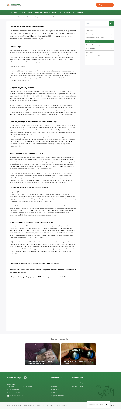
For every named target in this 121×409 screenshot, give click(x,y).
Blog (19, 16)
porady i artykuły (77, 383)
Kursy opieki (89, 52)
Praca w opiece (90, 48)
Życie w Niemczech (28, 16)
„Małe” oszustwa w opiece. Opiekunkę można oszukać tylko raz (40, 362)
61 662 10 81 (14, 390)
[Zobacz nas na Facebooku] (25, 377)
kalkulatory (54, 386)
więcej (101, 404)
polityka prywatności (57, 395)
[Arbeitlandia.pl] (14, 5)
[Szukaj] (111, 23)
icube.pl (111, 405)
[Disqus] (43, 305)
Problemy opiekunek (91, 34)
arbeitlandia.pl (11, 16)
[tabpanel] (42, 354)
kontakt (53, 392)
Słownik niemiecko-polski (93, 56)
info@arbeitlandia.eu (16, 396)
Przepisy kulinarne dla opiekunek (95, 45)
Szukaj (88, 23)
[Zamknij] (107, 404)
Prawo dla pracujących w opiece (95, 37)
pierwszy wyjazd (77, 386)
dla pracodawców (105, 5)
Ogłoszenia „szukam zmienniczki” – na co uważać (77, 362)
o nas (52, 383)
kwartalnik (54, 389)
